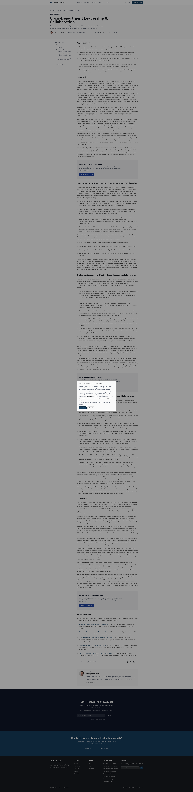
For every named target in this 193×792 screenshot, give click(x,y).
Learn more (90, 396)
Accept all (82, 408)
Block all (91, 408)
